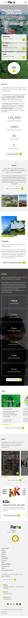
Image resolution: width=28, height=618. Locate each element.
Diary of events (6, 564)
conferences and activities (13, 428)
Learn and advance (8, 579)
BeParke (24, 465)
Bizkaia (4, 464)
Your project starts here (13, 188)
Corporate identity (7, 570)
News (7, 464)
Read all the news (13, 480)
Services (4, 556)
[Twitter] (14, 604)
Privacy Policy (4, 613)
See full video (8, 28)
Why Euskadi (5, 548)
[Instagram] (11, 604)
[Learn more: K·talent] (14, 331)
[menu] (26, 2)
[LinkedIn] (17, 604)
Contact (4, 560)
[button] (24, 201)
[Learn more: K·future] (14, 372)
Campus (3, 552)
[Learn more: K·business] (14, 318)
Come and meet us (13, 154)
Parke (3, 550)
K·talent (9, 419)
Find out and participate (10, 515)
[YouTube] (20, 604)
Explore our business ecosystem (12, 262)
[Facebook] (8, 604)
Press (3, 568)
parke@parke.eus (7, 599)
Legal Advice (4, 611)
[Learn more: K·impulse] (14, 345)
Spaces (3, 554)
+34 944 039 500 (7, 593)
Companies (4, 558)
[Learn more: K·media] (14, 359)
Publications (5, 566)
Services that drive (12, 379)
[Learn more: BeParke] (14, 304)
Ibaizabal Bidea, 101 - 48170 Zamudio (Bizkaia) (13, 587)
